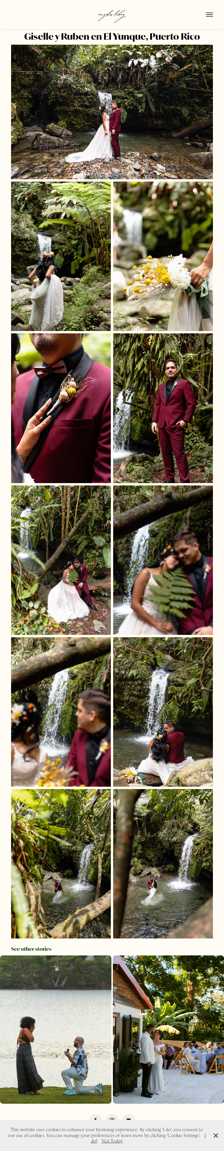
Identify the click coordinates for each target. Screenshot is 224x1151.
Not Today (112, 1141)
